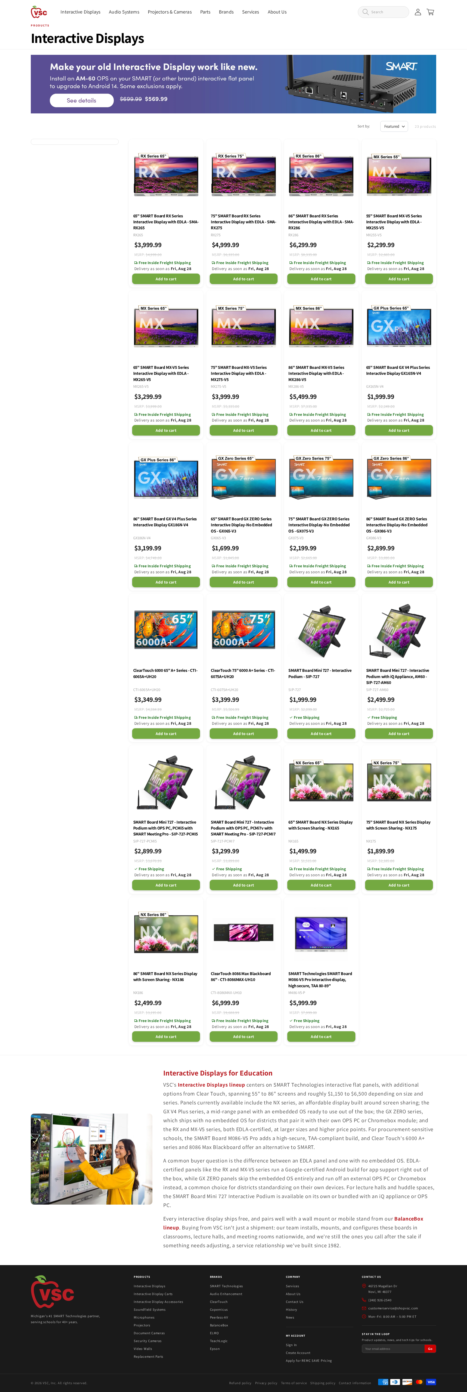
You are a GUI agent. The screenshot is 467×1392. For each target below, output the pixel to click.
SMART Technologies (226, 1286)
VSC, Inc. (50, 1383)
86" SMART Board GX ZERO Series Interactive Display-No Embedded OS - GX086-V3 (397, 525)
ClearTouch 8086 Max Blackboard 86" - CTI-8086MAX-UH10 (241, 976)
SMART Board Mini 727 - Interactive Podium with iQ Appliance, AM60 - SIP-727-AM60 (397, 676)
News (290, 1317)
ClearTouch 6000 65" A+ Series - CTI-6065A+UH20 (165, 673)
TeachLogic (219, 1341)
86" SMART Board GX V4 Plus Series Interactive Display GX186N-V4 (165, 522)
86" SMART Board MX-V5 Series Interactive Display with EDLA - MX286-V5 (316, 373)
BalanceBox (219, 1325)
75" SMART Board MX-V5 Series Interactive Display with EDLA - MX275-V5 (239, 373)
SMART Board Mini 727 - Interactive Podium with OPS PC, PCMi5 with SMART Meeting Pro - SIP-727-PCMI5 (165, 828)
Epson (215, 1348)
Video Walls (143, 1348)
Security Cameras (147, 1341)
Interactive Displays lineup (211, 1084)
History (291, 1309)
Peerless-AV (219, 1317)
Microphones (144, 1317)
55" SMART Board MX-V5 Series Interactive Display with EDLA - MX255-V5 (394, 222)
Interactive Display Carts (153, 1294)
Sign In (291, 1345)
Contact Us (294, 1301)
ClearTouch (219, 1301)
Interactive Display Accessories (158, 1301)
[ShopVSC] (52, 1292)
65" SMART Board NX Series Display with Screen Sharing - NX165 (320, 825)
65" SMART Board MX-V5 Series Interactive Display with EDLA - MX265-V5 (161, 373)
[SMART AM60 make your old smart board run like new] (233, 84)
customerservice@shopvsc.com (393, 1308)
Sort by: (364, 126)
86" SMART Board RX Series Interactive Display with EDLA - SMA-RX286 (321, 222)
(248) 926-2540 (380, 1300)
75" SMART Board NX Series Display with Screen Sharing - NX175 (398, 825)
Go (430, 1348)
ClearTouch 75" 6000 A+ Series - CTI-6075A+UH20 (243, 673)
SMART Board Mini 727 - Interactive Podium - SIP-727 (320, 673)
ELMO (214, 1333)
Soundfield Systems (150, 1309)
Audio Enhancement (226, 1294)
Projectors (142, 1325)
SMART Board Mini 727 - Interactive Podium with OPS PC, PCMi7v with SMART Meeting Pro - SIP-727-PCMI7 (243, 828)
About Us (293, 1294)
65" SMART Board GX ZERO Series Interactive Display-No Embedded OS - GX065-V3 (241, 525)
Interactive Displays (149, 1286)
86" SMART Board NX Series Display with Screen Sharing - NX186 (165, 976)
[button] (80, 12)
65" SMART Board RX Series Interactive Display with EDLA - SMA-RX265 (166, 222)
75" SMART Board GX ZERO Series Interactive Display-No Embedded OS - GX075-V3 (319, 525)
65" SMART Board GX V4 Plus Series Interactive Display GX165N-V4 (398, 370)
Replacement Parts (148, 1356)
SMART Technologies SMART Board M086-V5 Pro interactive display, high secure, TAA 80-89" (320, 980)
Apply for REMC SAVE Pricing (309, 1360)
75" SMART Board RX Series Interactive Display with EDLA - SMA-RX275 (243, 222)
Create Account (298, 1352)
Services (292, 1286)
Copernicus (219, 1309)
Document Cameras (149, 1333)
